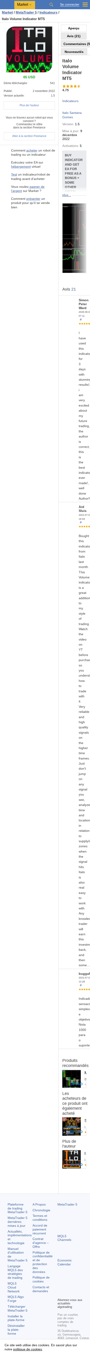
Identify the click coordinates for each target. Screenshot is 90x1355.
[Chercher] (51, 4)
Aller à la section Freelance (29, 136)
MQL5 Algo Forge (16, 1299)
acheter (31, 150)
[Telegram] (67, 1286)
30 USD (77, 1084)
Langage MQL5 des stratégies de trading (15, 1271)
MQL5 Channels (64, 1238)
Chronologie (41, 1210)
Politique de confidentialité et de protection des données (43, 1262)
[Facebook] (60, 1286)
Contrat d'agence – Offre (41, 1243)
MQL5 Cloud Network (14, 1287)
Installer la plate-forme (16, 1318)
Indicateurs (70, 101)
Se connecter (69, 4)
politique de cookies (27, 1349)
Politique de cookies (41, 1279)
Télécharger (17, 1308)
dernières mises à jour (17, 1221)
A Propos (39, 1204)
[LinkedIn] (67, 1293)
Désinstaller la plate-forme (16, 1329)
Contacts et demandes (41, 1289)
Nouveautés (74, 52)
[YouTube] (60, 1293)
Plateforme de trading (17, 1208)
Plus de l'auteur (29, 105)
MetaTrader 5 (67, 1204)
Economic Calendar (64, 1262)
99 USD (77, 1132)
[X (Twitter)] (75, 1286)
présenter (33, 199)
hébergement (21, 166)
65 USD (77, 1165)
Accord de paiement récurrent (40, 1229)
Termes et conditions (40, 1217)
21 (73, 289)
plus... (66, 195)
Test (14, 174)
